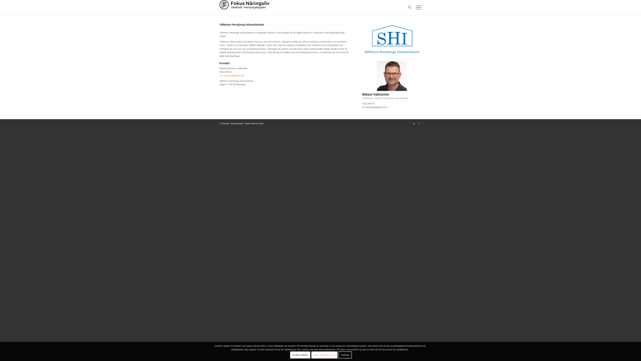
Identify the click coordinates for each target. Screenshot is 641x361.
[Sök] (409, 7)
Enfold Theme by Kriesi (254, 124)
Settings (345, 355)
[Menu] (417, 7)
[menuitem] (409, 7)
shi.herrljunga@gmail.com (232, 75)
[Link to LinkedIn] (413, 123)
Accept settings (300, 355)
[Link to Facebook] (418, 123)
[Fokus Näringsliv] (245, 7)
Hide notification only (324, 355)
